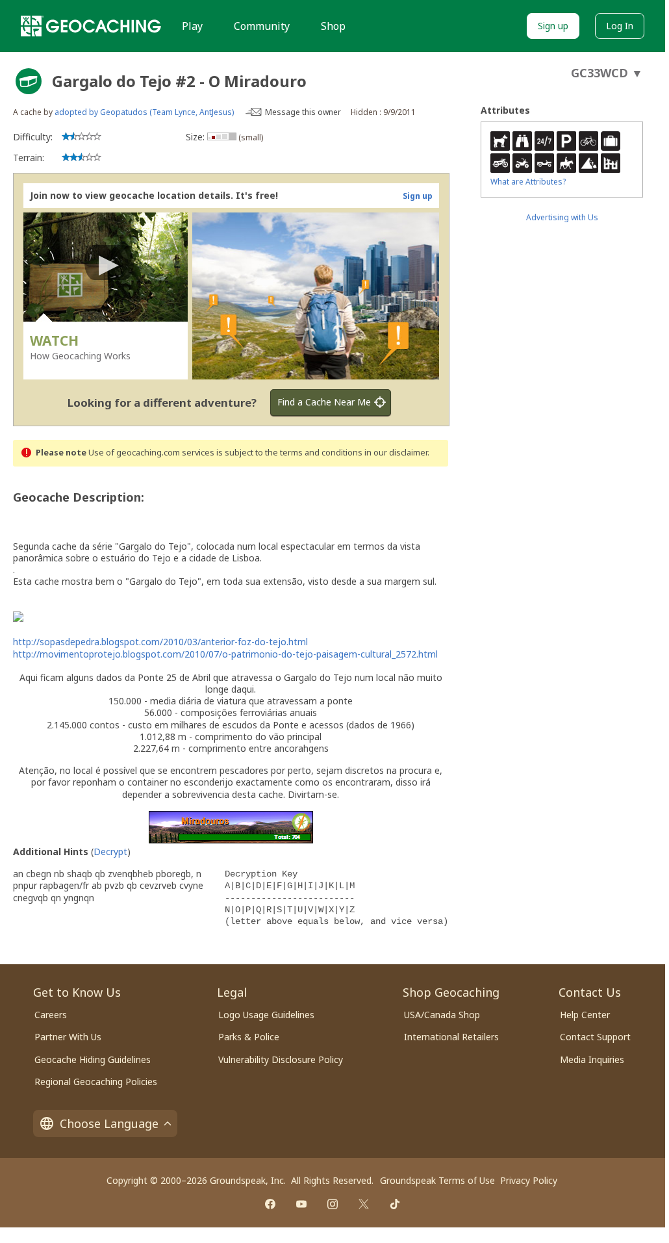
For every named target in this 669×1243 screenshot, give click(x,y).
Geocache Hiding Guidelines (92, 1059)
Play (192, 26)
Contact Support (595, 1037)
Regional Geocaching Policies (95, 1081)
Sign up (553, 25)
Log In (619, 25)
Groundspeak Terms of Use (437, 1180)
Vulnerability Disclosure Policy (280, 1059)
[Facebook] (270, 1204)
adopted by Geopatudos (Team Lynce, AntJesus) (144, 112)
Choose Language (109, 1123)
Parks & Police (248, 1037)
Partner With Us (67, 1037)
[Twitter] (364, 1204)
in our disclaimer (395, 452)
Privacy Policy (528, 1180)
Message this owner (303, 112)
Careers (50, 1014)
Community (262, 26)
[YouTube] (301, 1204)
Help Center (585, 1014)
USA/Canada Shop (442, 1014)
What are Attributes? (528, 181)
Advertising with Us (562, 217)
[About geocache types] (28, 81)
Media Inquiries (592, 1059)
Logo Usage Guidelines (266, 1014)
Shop (333, 26)
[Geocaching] (91, 26)
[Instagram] (332, 1204)
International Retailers (451, 1037)
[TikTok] (395, 1204)
